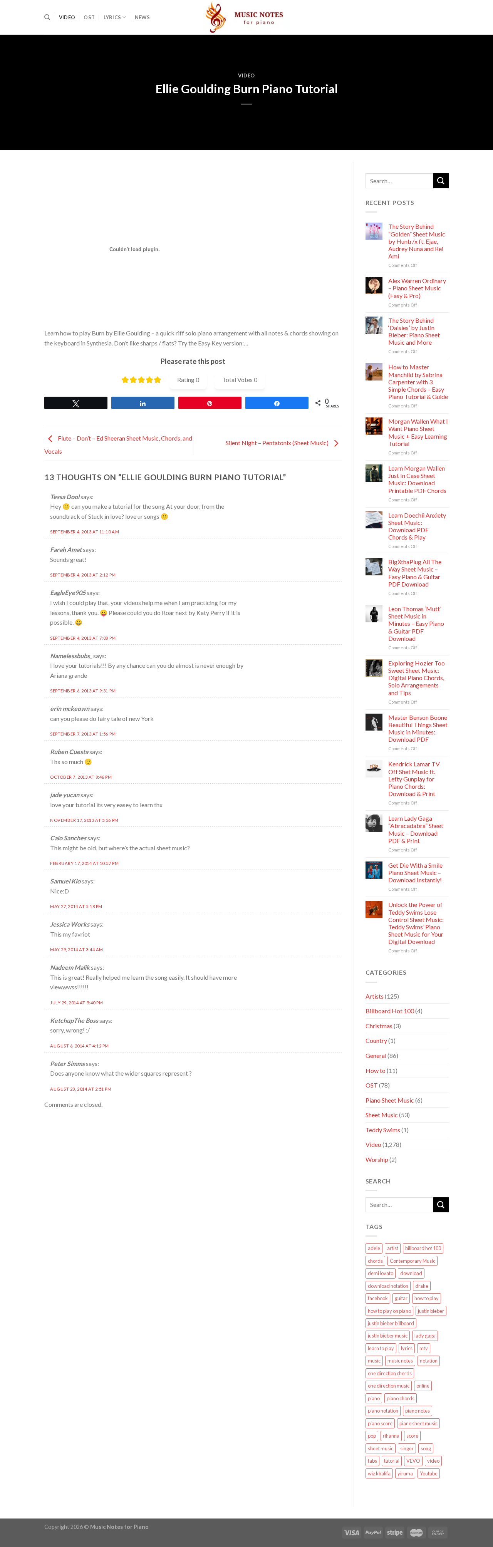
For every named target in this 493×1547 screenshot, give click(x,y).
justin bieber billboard (391, 1323)
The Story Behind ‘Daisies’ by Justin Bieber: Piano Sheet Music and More (414, 331)
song (426, 1448)
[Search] (47, 17)
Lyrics (112, 17)
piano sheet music (418, 1423)
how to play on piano (389, 1311)
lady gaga (425, 1335)
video (433, 1461)
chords (375, 1261)
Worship (377, 1159)
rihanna (391, 1436)
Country (376, 1040)
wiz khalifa (379, 1473)
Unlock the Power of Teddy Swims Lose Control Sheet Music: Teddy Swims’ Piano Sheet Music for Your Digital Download (416, 923)
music (374, 1361)
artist (392, 1248)
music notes (400, 1361)
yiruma (405, 1473)
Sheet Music (382, 1114)
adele (374, 1248)
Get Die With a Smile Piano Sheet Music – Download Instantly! (415, 872)
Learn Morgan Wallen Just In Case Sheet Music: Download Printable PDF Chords (417, 479)
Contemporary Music (412, 1261)
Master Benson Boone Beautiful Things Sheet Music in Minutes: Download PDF (418, 728)
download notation (388, 1286)
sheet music (380, 1448)
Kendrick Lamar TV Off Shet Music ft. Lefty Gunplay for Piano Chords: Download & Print (414, 778)
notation (429, 1361)
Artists (375, 996)
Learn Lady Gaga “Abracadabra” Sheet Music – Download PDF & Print (415, 829)
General (376, 1055)
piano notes (417, 1411)
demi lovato (380, 1273)
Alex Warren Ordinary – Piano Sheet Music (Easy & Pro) (417, 288)
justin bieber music (387, 1335)
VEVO (413, 1461)
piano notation (383, 1411)
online (422, 1386)
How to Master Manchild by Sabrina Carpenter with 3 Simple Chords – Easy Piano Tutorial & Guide (418, 381)
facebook (378, 1298)
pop (372, 1436)
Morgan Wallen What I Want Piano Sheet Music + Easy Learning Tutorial (418, 432)
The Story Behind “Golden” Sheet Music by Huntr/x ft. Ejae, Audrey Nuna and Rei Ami (416, 241)
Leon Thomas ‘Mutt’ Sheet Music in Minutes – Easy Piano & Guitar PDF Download (416, 623)
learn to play (381, 1348)
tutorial (391, 1461)
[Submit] (441, 180)
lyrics (407, 1348)
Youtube (429, 1473)
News (142, 17)
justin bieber (431, 1311)
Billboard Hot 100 (390, 1010)
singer (407, 1448)
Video (67, 17)
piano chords (400, 1398)
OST (89, 17)
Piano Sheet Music (390, 1100)
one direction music (388, 1386)
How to (376, 1070)
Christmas (379, 1025)
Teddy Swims (383, 1129)
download (411, 1273)
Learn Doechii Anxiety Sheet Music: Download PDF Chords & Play (417, 526)
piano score (380, 1423)
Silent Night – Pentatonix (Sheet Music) (278, 443)
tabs (372, 1461)
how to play (426, 1298)
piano (374, 1398)
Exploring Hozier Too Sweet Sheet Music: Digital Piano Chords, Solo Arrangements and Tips (416, 677)
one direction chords (390, 1373)
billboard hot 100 (423, 1248)
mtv (423, 1348)
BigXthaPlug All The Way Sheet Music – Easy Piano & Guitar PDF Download (414, 573)
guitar (401, 1298)
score (412, 1436)
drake (421, 1286)
